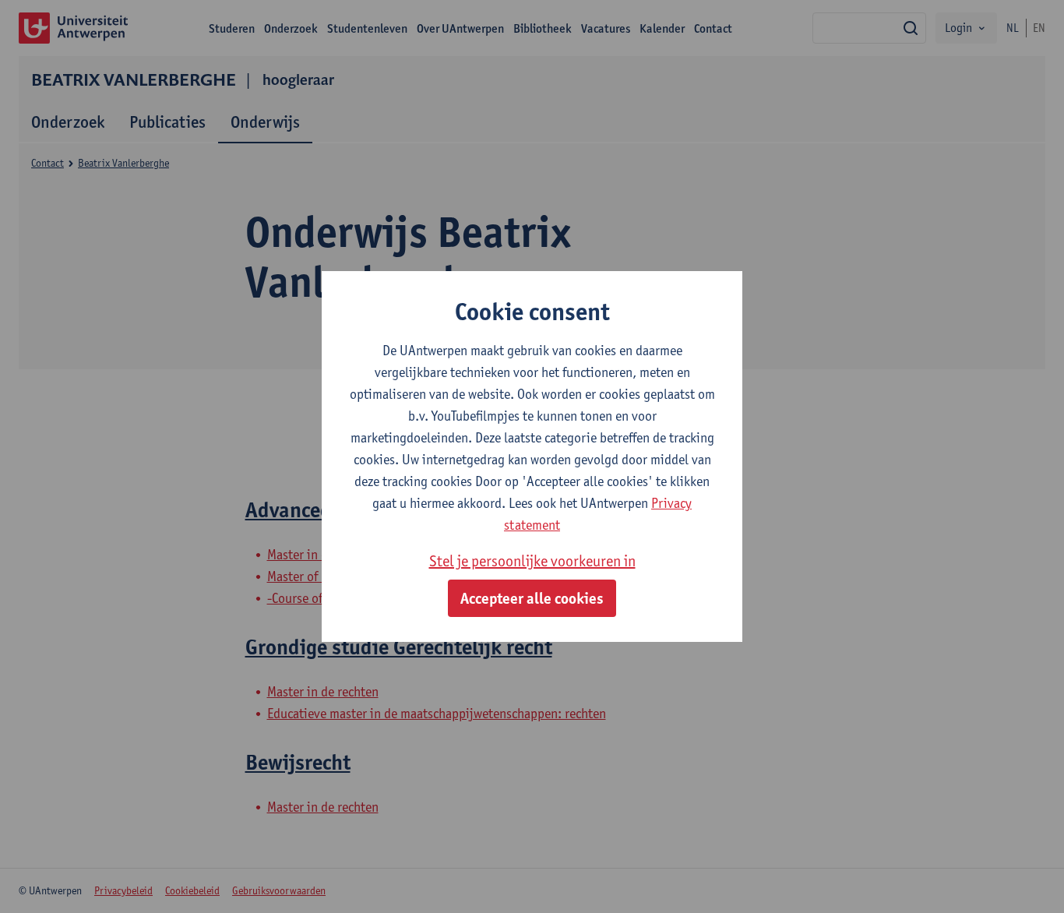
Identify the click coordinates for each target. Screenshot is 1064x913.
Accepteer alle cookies (532, 598)
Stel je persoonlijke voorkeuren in (532, 561)
